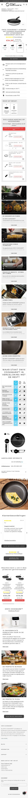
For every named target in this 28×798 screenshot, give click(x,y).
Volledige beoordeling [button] (10, 540)
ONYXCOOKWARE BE (14, 794)
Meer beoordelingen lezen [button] (14, 546)
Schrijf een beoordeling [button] (14, 558)
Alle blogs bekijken (14, 716)
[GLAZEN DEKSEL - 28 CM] (6, 144)
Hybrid (16, 8)
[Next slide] (27, 532)
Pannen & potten (10, 8)
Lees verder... (4, 738)
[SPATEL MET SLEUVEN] (6, 165)
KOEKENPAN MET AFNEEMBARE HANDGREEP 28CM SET (12, 11)
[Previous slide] (1, 532)
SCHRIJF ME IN (14, 788)
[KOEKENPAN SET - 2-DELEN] (19, 577)
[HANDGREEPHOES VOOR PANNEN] (6, 175)
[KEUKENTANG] (6, 135)
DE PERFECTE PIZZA (11, 699)
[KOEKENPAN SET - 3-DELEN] (7, 577)
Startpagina (3, 8)
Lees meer (14, 225)
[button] (26, 4)
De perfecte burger (12, 667)
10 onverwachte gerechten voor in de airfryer (13, 632)
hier (22, 462)
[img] (7, 520)
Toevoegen (23, 139)
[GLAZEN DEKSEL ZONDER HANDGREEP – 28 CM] (6, 155)
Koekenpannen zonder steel (6, 10)
